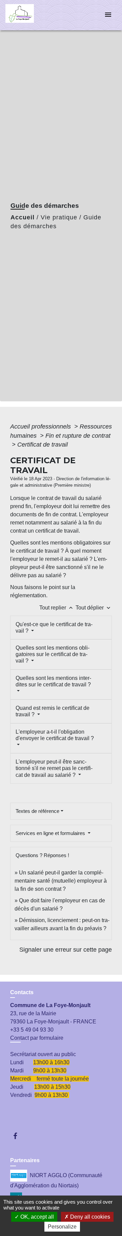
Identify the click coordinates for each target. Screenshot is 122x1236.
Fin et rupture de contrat (77, 435)
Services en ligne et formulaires (51, 833)
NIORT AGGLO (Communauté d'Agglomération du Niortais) (56, 1180)
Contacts (22, 992)
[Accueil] (30, 15)
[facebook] (18, 1136)
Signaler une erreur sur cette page (65, 949)
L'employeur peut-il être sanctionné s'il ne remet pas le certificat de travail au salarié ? (54, 768)
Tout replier (56, 608)
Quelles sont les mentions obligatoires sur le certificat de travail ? (52, 654)
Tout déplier (94, 608)
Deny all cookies (89, 1217)
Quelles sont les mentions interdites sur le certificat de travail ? (53, 681)
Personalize (62, 1227)
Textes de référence (37, 811)
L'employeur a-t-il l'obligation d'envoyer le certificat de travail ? (55, 735)
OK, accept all (36, 1217)
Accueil (23, 217)
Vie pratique (59, 217)
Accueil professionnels (41, 426)
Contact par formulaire (36, 1038)
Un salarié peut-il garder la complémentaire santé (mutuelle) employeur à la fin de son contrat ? (61, 881)
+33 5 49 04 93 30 (32, 1030)
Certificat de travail (42, 444)
